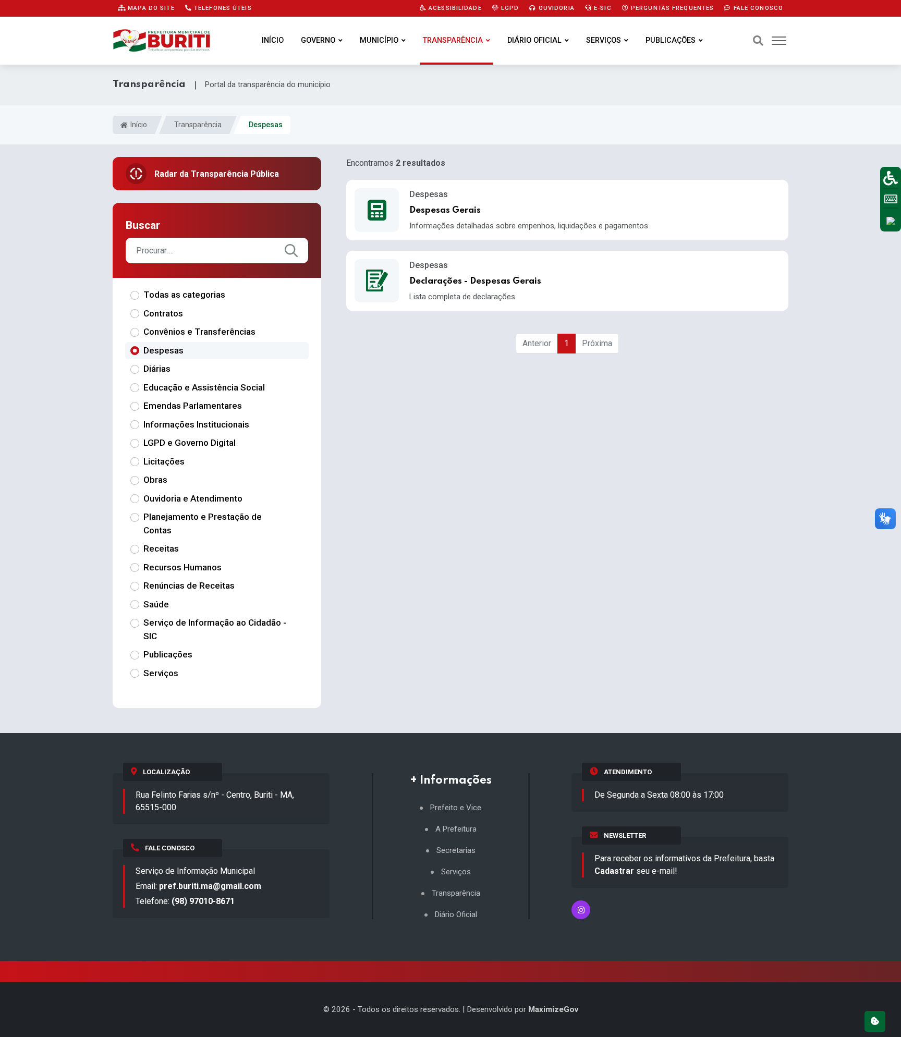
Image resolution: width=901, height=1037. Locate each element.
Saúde (156, 604)
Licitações (164, 461)
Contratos (163, 313)
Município (379, 40)
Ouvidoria (556, 7)
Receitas (161, 548)
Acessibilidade (454, 7)
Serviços (603, 40)
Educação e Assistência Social (204, 387)
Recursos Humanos (182, 567)
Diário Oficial (534, 40)
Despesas (163, 350)
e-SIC (602, 7)
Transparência (453, 40)
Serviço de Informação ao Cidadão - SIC (214, 629)
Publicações (671, 40)
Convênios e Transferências (199, 331)
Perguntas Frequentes (671, 7)
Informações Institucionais (196, 424)
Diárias (157, 368)
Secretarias (456, 851)
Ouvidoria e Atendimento (192, 498)
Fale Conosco (757, 7)
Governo (318, 40)
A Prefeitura (456, 829)
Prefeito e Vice (455, 808)
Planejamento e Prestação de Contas (202, 523)
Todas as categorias (184, 294)
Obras (155, 479)
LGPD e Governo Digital (189, 442)
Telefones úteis (222, 7)
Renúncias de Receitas (189, 585)
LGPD (509, 7)
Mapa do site (150, 7)
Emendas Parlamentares (192, 405)
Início (273, 40)
